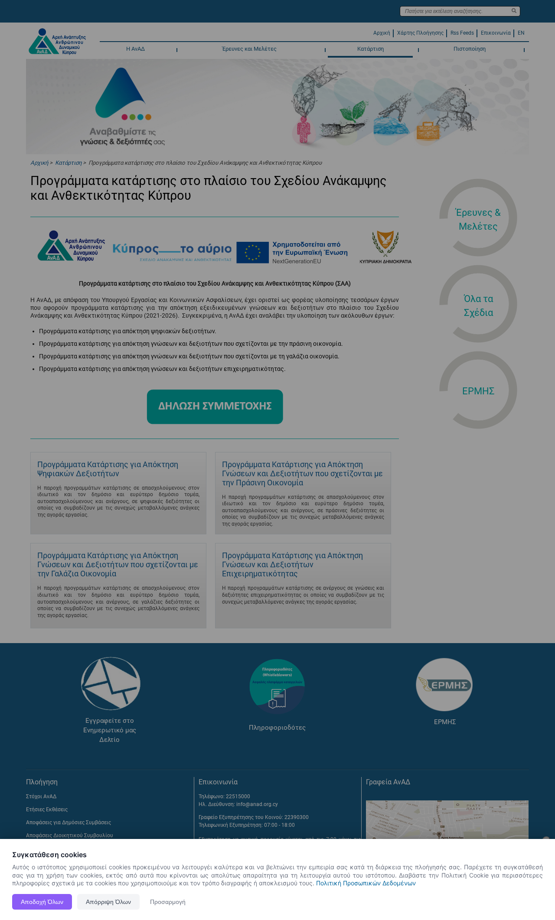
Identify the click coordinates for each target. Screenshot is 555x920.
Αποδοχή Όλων (42, 901)
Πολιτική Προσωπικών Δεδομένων (366, 883)
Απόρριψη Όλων (108, 901)
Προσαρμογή (168, 901)
